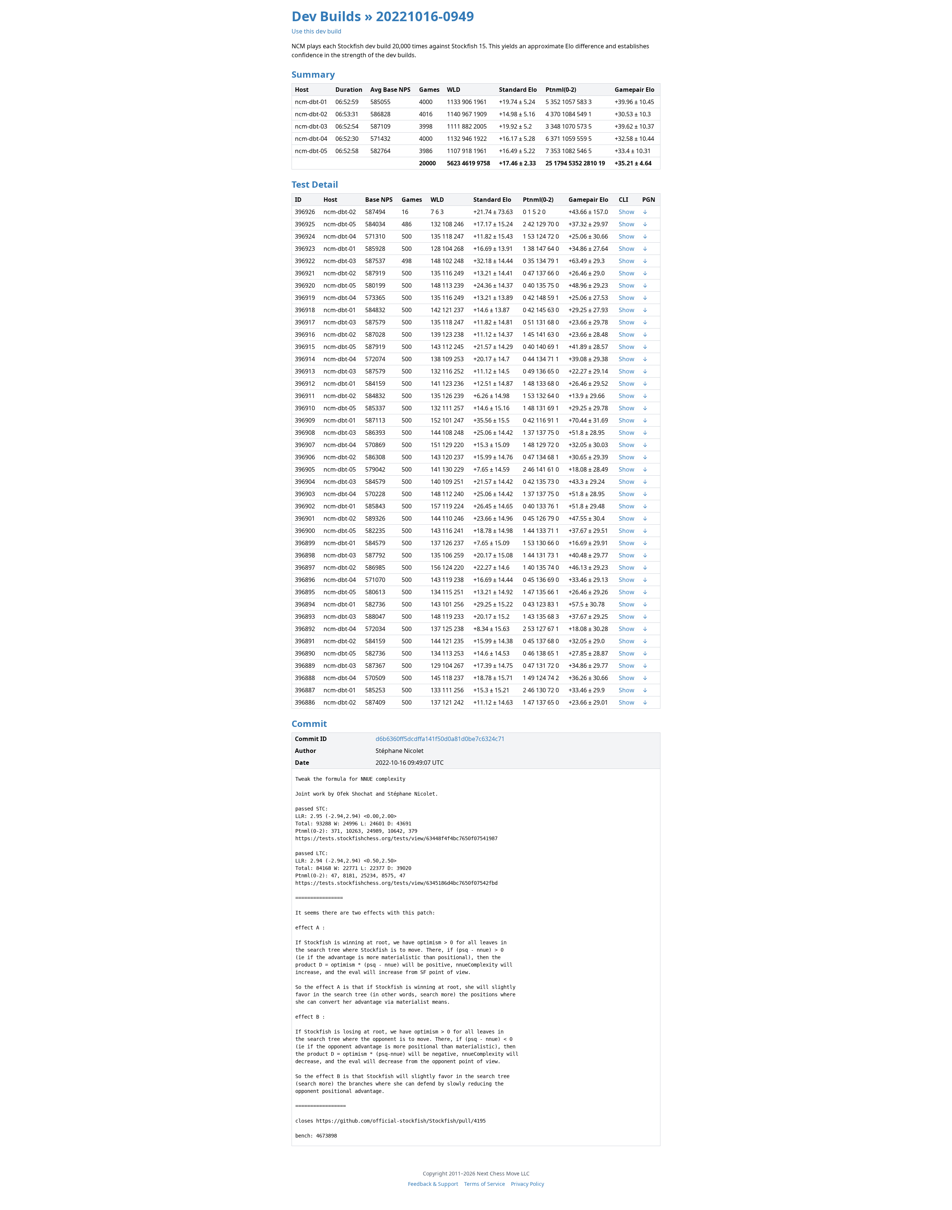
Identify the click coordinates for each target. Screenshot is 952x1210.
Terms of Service (484, 1183)
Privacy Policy (527, 1183)
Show (626, 212)
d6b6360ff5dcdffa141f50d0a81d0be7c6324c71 (440, 739)
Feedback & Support (433, 1183)
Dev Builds (326, 16)
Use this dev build (316, 31)
